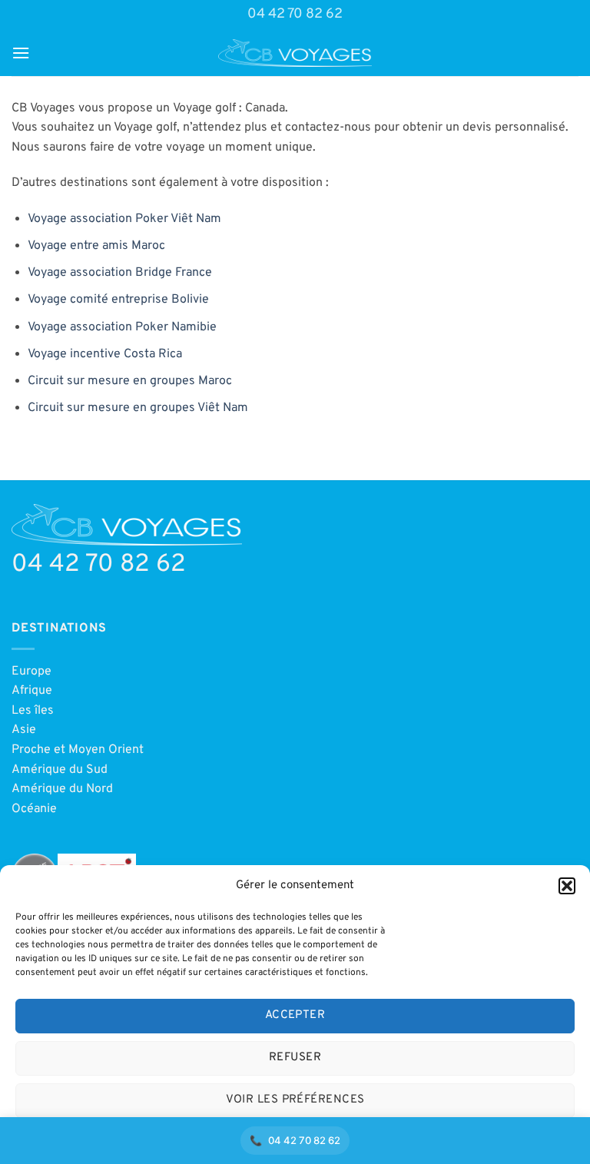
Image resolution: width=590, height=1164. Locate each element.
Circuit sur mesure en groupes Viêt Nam (138, 408)
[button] (567, 886)
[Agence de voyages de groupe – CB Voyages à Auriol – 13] (295, 53)
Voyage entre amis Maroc (96, 246)
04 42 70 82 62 (295, 14)
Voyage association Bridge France (120, 272)
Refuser (295, 1057)
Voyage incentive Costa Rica (105, 354)
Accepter (295, 1015)
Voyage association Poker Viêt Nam (124, 219)
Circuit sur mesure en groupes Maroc (130, 381)
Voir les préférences (295, 1100)
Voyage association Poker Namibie (122, 327)
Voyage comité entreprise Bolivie (118, 299)
